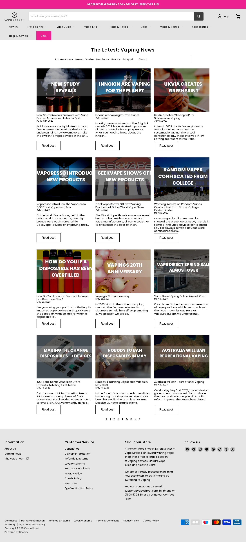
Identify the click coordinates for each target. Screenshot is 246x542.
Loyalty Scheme (75, 463)
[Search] (198, 16)
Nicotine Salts (146, 465)
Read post (48, 145)
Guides (89, 59)
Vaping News (13, 454)
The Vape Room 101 (17, 458)
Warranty (71, 483)
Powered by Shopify (16, 532)
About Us (10, 448)
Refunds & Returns (76, 458)
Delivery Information (77, 454)
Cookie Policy (73, 478)
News (79, 59)
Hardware (102, 59)
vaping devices (138, 461)
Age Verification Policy (79, 488)
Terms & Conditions (77, 468)
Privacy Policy (73, 473)
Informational (64, 59)
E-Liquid (128, 59)
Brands (116, 59)
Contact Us (72, 448)
